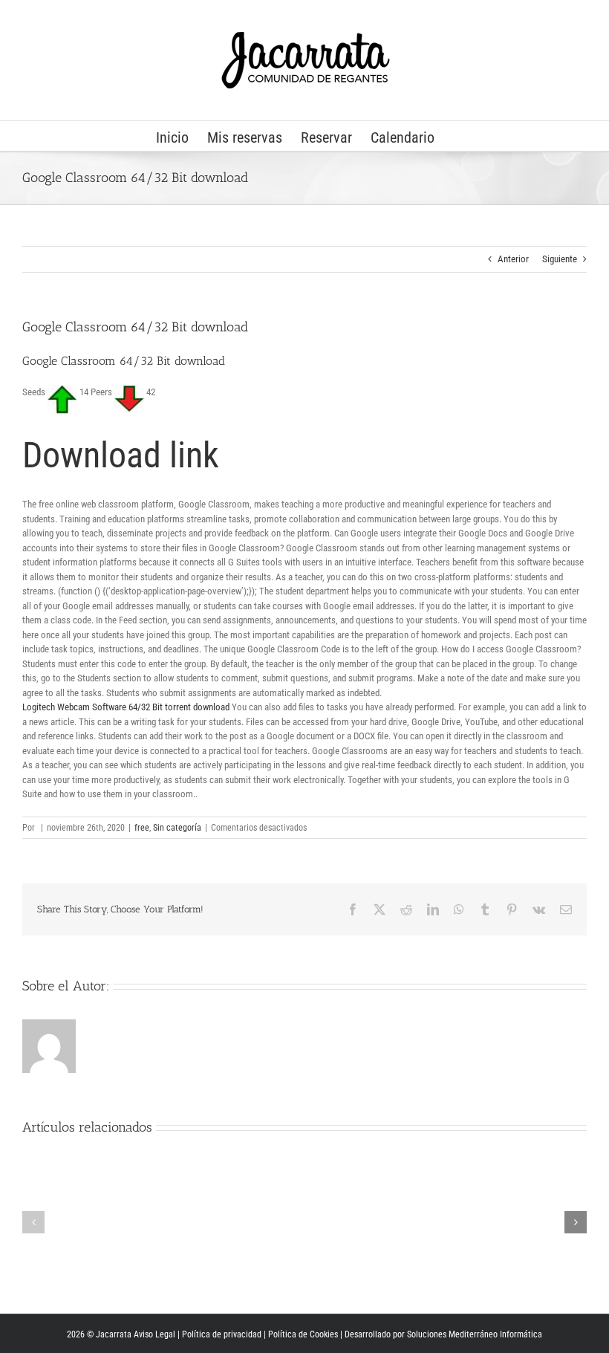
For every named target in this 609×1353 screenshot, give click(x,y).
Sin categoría (177, 827)
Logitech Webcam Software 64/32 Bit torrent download (125, 707)
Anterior (513, 259)
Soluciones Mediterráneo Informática (474, 1334)
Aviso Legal (154, 1334)
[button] (33, 1222)
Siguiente (559, 259)
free (141, 827)
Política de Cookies (303, 1334)
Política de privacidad (221, 1334)
